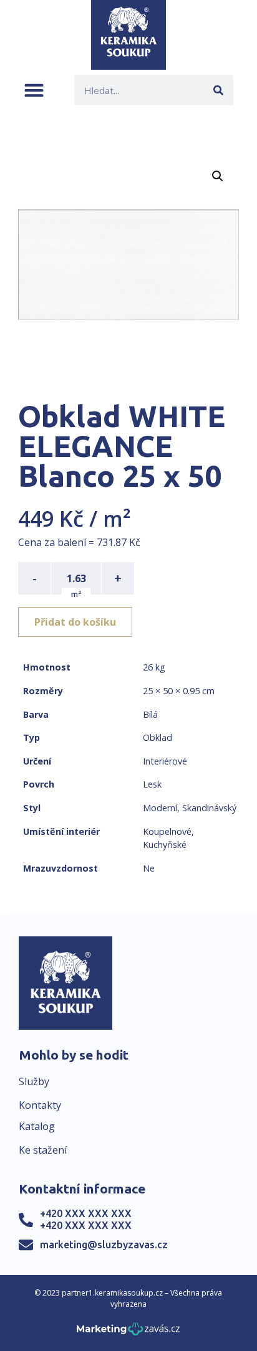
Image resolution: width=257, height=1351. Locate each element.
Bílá (150, 714)
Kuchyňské (165, 844)
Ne (149, 868)
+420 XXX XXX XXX (86, 1213)
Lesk (152, 784)
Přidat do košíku (75, 622)
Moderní (160, 808)
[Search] (218, 90)
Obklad (157, 737)
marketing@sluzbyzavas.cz (104, 1244)
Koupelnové (167, 831)
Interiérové (165, 761)
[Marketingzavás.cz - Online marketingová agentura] (128, 1332)
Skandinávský (209, 808)
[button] (34, 90)
